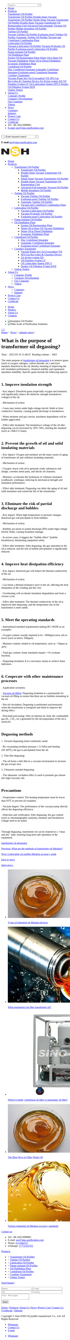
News (11, 107)
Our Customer (21, 280)
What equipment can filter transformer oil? (29, 1007)
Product (12, 309)
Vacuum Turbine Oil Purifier (35, 196)
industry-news (26, 332)
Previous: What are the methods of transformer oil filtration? (32, 848)
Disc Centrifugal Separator (34, 240)
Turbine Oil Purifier (24, 193)
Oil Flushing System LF (33, 260)
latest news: (7, 865)
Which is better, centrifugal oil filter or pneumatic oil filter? (38, 1099)
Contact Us (13, 119)
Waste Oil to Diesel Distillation (37, 231)
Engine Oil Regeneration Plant (36, 225)
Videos (17, 283)
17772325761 (26, 1245)
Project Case (14, 116)
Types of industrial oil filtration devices (28, 922)
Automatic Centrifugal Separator (37, 243)
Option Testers (21, 269)
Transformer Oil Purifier (26, 167)
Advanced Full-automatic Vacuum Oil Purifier (44, 187)
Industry (18, 292)
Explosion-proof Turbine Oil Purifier (39, 199)
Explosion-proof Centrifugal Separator (40, 245)
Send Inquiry (8, 1282)
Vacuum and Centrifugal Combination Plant (43, 205)
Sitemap (18, 1310)
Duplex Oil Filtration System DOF (38, 266)
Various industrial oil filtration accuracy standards (33, 1226)
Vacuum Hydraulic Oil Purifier (36, 213)
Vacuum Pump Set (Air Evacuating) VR (41, 251)
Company (19, 289)
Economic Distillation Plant (35, 234)
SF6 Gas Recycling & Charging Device (41, 254)
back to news (8, 859)
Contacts (12, 315)
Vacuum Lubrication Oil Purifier (37, 210)
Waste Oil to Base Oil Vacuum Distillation (42, 228)
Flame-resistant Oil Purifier (28, 219)
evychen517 (22, 1243)
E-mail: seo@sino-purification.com (26, 128)
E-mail (11, 1330)
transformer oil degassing (36, 360)
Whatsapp (13, 1324)
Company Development (26, 278)
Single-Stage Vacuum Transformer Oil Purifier (44, 178)
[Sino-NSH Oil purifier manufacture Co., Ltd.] (15, 155)
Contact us (6, 1231)
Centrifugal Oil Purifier (26, 237)
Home (11, 8)
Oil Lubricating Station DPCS (36, 263)
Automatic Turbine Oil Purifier (36, 202)
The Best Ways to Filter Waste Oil (25, 1157)
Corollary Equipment (25, 248)
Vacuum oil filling (12, 693)
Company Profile (23, 275)
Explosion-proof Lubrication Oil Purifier (41, 216)
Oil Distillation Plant (24, 222)
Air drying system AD (32, 257)
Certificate (13, 122)
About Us (13, 92)
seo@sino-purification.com (23, 142)
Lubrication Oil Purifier (26, 207)
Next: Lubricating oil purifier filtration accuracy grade (28, 854)
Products (12, 11)
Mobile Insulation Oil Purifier (36, 190)
